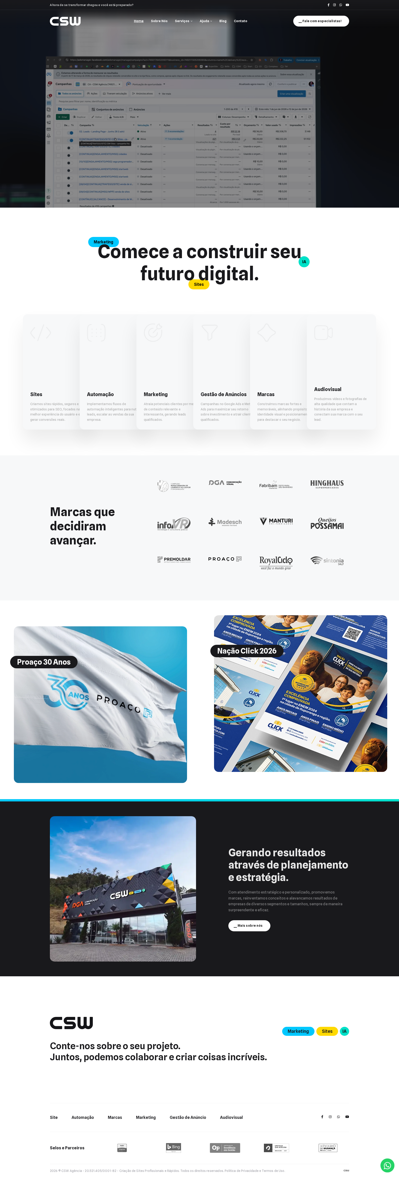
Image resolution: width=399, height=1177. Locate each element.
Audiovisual (231, 1117)
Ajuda (204, 21)
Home (139, 21)
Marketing (146, 1117)
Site (54, 1117)
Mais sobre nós (250, 925)
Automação (83, 1117)
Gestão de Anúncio (188, 1117)
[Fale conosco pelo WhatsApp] (340, 5)
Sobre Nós (159, 21)
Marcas (115, 1117)
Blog (223, 21)
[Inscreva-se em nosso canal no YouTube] (347, 5)
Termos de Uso (273, 1171)
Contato (240, 21)
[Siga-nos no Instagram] (334, 5)
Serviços (182, 21)
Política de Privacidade (242, 1171)
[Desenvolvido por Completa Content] (346, 1170)
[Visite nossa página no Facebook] (328, 5)
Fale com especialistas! (322, 21)
